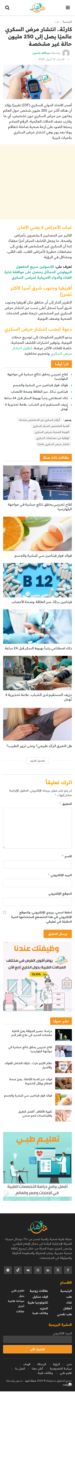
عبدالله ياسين (41, 52)
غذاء (69, 1302)
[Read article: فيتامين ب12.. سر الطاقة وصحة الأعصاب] (37, 580)
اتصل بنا (20, 1368)
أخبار (21, 1306)
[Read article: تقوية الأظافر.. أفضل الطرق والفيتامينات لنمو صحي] (63, 1116)
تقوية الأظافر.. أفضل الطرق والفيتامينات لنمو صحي (35, 1114)
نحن (69, 1364)
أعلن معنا (37, 1368)
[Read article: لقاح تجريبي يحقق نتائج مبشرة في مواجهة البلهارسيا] (37, 482)
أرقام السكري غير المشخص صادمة (39, 419)
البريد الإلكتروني (60, 875)
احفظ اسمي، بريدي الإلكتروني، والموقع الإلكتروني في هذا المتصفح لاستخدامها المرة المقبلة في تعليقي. (41, 917)
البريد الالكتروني (62, 1333)
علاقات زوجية (39, 1291)
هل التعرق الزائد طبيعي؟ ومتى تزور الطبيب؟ (39, 746)
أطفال (67, 1308)
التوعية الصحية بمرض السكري (52, 432)
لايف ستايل (40, 1297)
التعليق (65, 804)
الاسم (67, 856)
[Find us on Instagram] (38, 1270)
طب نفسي (64, 1314)
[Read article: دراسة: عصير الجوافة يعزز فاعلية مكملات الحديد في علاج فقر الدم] (63, 1035)
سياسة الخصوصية (61, 1368)
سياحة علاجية (16, 1300)
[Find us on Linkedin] (48, 1270)
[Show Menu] (68, 7)
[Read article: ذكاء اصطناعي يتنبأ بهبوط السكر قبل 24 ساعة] (37, 626)
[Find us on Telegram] (8, 1270)
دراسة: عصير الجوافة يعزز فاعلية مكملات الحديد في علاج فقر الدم (31, 1033)
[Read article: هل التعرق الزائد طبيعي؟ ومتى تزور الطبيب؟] (37, 724)
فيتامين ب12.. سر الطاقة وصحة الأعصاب (39, 391)
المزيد (44, 1308)
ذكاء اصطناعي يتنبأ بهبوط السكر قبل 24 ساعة (36, 398)
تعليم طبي (17, 1290)
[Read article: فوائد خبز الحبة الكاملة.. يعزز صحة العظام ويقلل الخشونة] (63, 1083)
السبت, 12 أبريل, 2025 (51, 59)
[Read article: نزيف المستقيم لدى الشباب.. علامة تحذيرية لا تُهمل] (37, 673)
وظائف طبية (40, 1313)
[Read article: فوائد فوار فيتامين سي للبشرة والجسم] (37, 534)
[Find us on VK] (28, 1270)
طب (57, 21)
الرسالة (41, 1364)
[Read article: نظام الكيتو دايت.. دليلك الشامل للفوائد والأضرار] (63, 1067)
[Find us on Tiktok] (18, 1270)
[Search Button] (7, 7)
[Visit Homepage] (37, 7)
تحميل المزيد (37, 760)
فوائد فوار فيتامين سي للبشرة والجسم (40, 385)
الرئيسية (67, 21)
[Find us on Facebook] (68, 1270)
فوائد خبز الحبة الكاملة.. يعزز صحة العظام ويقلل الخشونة (30, 1081)
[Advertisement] (37, 182)
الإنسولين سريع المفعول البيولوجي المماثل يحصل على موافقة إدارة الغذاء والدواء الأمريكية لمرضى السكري (38, 271)
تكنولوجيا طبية (38, 1302)
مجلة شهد (30, 1380)
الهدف (26, 1364)
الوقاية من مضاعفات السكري (52, 438)
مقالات (20, 1311)
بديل (21, 1295)
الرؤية (56, 1364)
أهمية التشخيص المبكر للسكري (51, 425)
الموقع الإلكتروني (60, 893)
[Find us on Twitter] (58, 1270)
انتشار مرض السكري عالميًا (53, 444)
